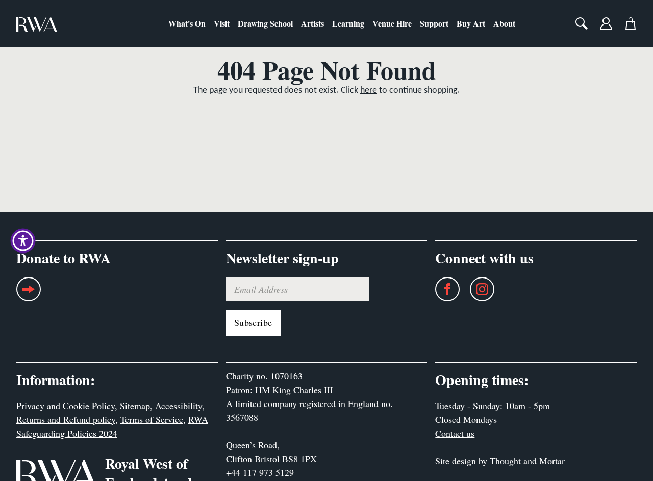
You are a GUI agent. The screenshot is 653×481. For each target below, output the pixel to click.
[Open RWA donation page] (28, 293)
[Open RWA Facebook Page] (442, 289)
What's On (187, 23)
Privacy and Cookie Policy (65, 405)
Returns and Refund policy (65, 419)
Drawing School (265, 23)
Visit (222, 23)
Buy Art (471, 23)
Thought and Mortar (527, 460)
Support (434, 23)
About (504, 23)
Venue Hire (392, 23)
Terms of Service (151, 419)
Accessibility (178, 405)
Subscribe (253, 322)
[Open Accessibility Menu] (23, 241)
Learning (348, 23)
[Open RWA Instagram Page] (477, 289)
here (368, 90)
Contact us (454, 433)
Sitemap (135, 405)
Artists (312, 23)
